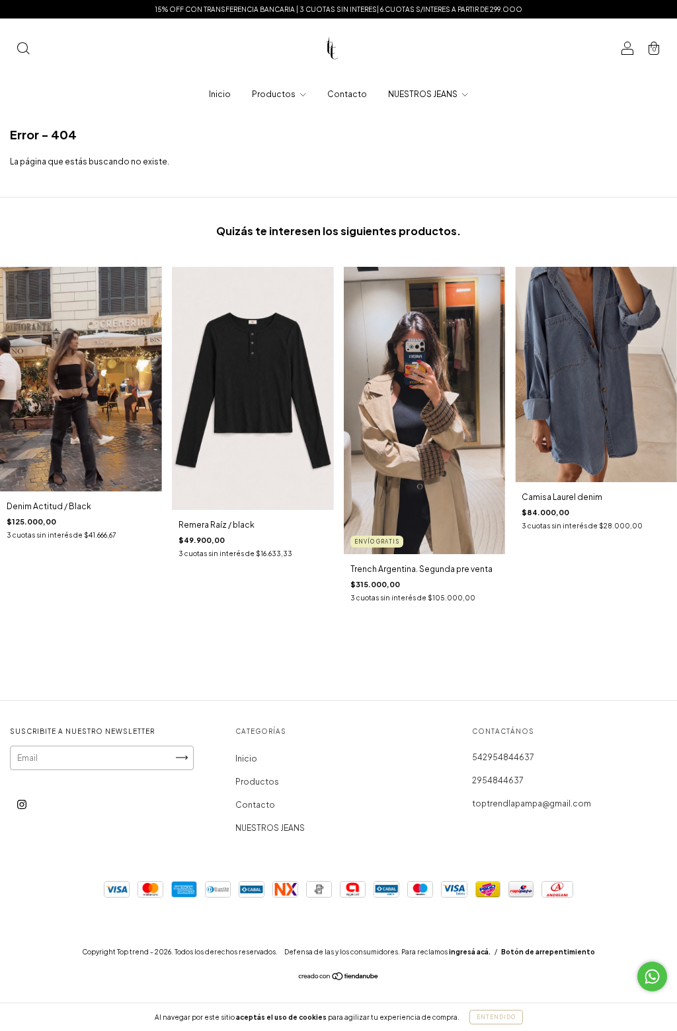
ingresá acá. (470, 952)
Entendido (496, 1017)
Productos (274, 94)
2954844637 (498, 780)
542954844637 (503, 757)
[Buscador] (23, 50)
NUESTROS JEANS (423, 94)
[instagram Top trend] (22, 804)
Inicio (220, 94)
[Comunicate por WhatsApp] (652, 976)
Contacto (347, 94)
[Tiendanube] (339, 978)
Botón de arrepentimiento (548, 952)
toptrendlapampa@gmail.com (531, 803)
